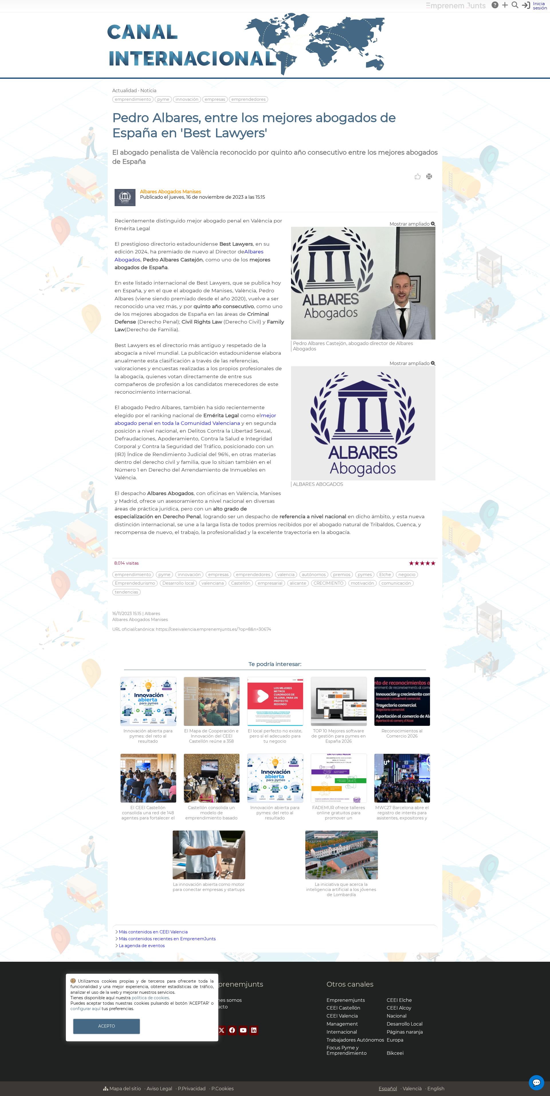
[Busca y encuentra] (515, 5)
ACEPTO (106, 1026)
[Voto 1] (412, 563)
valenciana (213, 583)
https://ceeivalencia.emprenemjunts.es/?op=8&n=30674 (213, 629)
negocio (406, 574)
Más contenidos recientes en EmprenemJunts (167, 938)
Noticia (148, 90)
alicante (298, 583)
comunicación (396, 583)
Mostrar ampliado (410, 224)
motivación (362, 583)
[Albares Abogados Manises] (125, 204)
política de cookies (150, 998)
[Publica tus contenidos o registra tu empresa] (505, 5)
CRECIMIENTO (328, 583)
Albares (152, 613)
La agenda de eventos (142, 945)
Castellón (240, 583)
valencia (286, 574)
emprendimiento (133, 99)
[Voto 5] (433, 563)
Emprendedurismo (135, 583)
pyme (163, 99)
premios (341, 574)
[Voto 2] (417, 563)
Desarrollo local (178, 583)
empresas (215, 99)
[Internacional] (246, 75)
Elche (385, 574)
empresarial (270, 583)
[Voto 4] (428, 563)
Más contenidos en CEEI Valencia (153, 932)
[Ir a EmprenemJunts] (456, 8)
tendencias (126, 592)
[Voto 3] (422, 563)
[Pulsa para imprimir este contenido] (429, 176)
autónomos (314, 574)
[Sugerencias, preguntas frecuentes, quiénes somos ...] (495, 5)
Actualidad (124, 90)
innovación (187, 99)
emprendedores (248, 99)
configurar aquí (85, 1008)
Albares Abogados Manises (170, 191)
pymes (365, 574)
